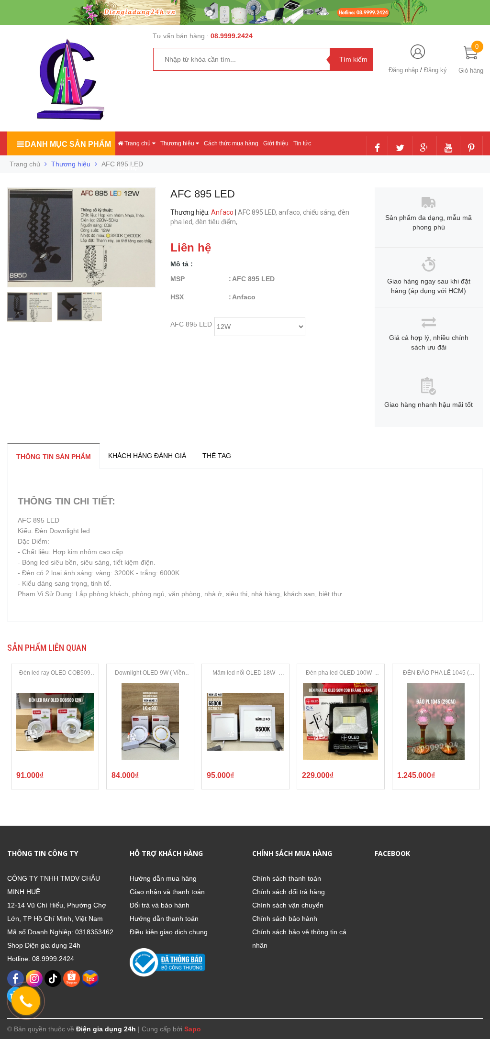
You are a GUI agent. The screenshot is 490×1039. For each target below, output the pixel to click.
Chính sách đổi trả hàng (288, 892)
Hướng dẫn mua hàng (163, 878)
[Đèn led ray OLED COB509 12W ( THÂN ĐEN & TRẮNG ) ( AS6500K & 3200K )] (55, 721)
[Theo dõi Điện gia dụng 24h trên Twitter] (400, 149)
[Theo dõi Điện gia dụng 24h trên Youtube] (448, 149)
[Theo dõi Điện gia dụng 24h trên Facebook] (377, 149)
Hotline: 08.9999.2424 (40, 958)
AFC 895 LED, (258, 212)
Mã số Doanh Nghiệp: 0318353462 (60, 932)
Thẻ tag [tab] (216, 455)
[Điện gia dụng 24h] (71, 79)
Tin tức (302, 143)
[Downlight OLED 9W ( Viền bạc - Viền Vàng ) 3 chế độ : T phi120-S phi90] (150, 721)
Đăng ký (435, 70)
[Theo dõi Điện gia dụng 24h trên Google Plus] (424, 149)
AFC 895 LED (191, 325)
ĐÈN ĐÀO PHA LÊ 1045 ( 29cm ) (436, 673)
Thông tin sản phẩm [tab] (53, 456)
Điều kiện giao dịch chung (169, 932)
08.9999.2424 (232, 36)
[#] (245, 12)
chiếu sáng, (320, 212)
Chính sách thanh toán (286, 878)
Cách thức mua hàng (231, 143)
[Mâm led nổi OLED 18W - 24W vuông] (245, 721)
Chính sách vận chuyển (287, 905)
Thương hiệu (178, 143)
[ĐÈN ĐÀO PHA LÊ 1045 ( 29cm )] (436, 721)
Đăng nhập (403, 70)
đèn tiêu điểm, (217, 222)
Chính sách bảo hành (284, 918)
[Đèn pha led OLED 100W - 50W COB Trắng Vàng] (340, 721)
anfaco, (290, 212)
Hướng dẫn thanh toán (164, 918)
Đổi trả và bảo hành (159, 905)
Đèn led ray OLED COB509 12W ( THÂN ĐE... (54, 673)
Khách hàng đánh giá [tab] (147, 455)
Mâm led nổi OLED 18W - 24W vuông (245, 673)
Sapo (192, 1029)
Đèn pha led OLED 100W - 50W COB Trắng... (340, 673)
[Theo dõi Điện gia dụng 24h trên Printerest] (471, 149)
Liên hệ (127, 167)
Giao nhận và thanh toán (167, 892)
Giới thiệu (276, 143)
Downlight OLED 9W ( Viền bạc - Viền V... (150, 673)
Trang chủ (137, 143)
